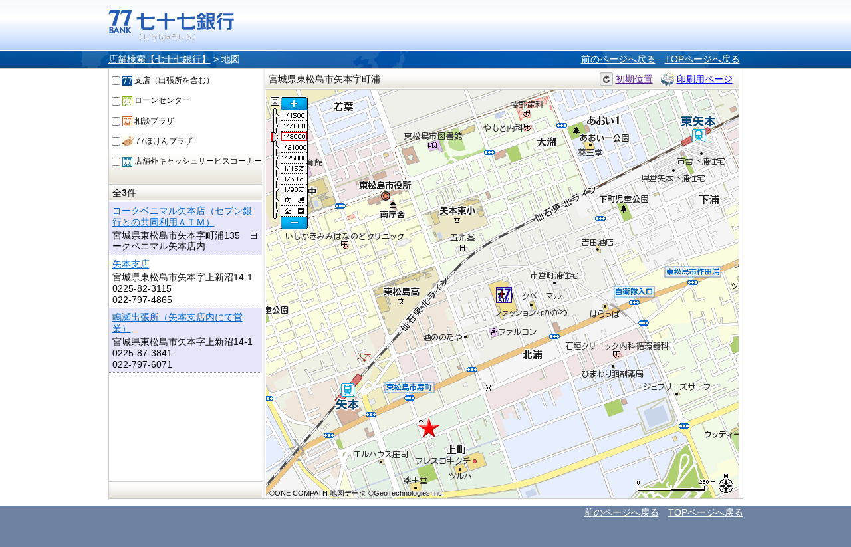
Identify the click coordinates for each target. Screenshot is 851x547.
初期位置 (634, 79)
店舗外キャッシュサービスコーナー (197, 160)
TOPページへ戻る (702, 59)
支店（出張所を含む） (173, 80)
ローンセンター (161, 100)
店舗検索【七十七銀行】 (159, 59)
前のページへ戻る (618, 59)
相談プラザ (153, 121)
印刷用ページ (705, 79)
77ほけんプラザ (163, 141)
